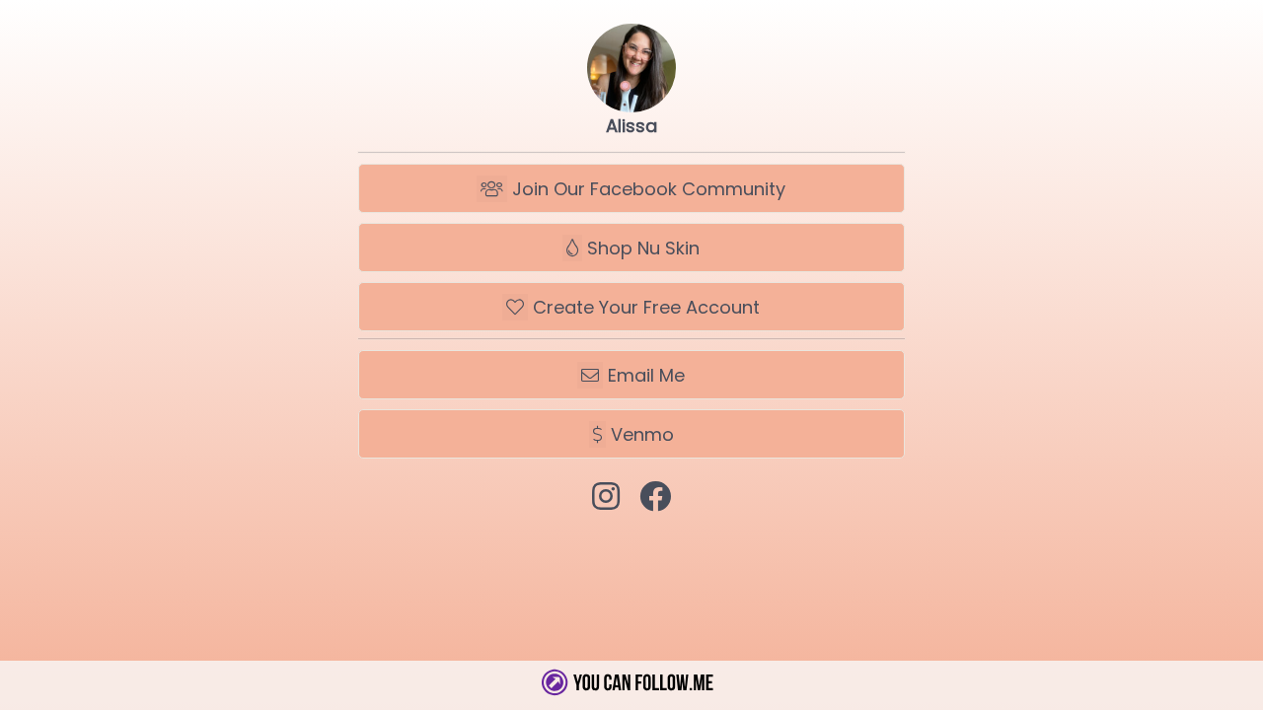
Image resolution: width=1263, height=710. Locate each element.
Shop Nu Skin (641, 248)
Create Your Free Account (644, 307)
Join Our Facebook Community (646, 189)
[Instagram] (606, 496)
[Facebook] (655, 496)
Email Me (644, 375)
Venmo (640, 434)
